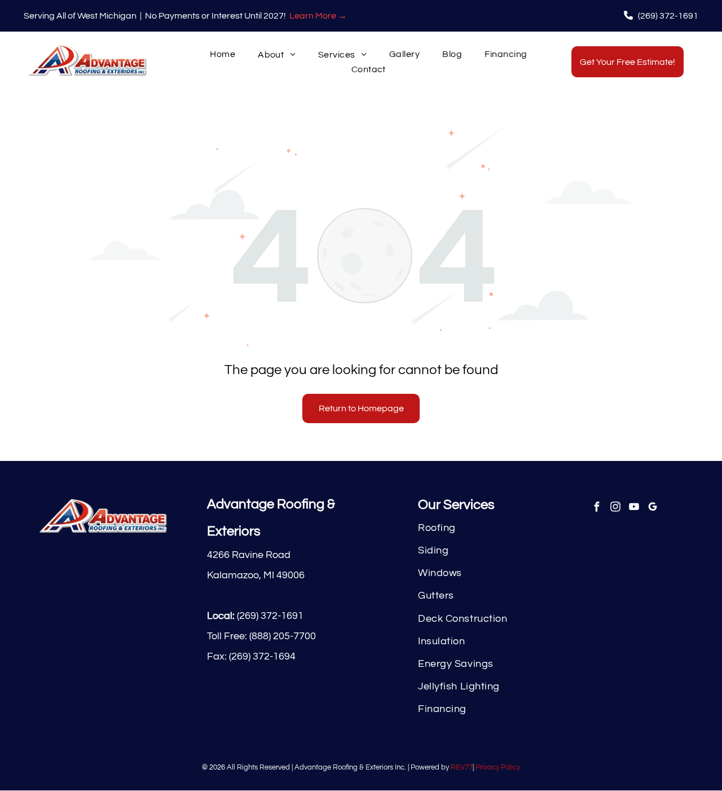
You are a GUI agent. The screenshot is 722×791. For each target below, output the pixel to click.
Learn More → (318, 15)
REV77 (462, 767)
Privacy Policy (498, 767)
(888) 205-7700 (282, 636)
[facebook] (596, 508)
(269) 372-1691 (270, 615)
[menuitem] (222, 54)
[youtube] (633, 508)
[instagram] (615, 508)
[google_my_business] (652, 508)
